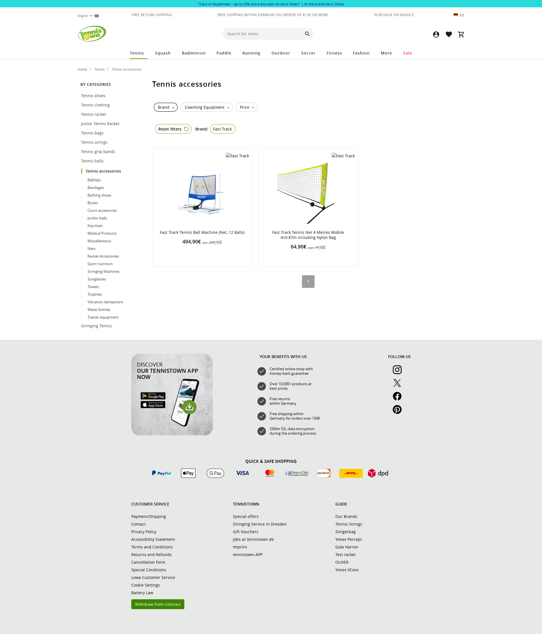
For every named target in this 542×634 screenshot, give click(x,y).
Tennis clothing (96, 105)
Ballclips (94, 179)
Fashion (361, 53)
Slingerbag (345, 531)
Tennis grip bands (98, 151)
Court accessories (102, 210)
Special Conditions (148, 569)
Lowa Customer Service (153, 577)
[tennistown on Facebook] (399, 399)
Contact (138, 524)
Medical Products (102, 233)
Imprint (240, 547)
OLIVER (342, 562)
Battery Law (142, 592)
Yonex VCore (347, 569)
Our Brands (346, 516)
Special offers (246, 516)
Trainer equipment (103, 317)
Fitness (334, 53)
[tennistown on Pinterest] (399, 412)
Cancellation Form (148, 562)
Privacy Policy (143, 531)
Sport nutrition (100, 263)
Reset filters (170, 129)
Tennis (137, 53)
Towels (93, 286)
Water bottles (99, 309)
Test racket (345, 554)
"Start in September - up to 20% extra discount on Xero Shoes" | (271, 4)
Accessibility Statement (153, 539)
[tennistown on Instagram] (399, 372)
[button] (436, 34)
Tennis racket (94, 114)
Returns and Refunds (151, 554)
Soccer (308, 53)
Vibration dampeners (105, 301)
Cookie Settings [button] (145, 585)
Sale (407, 53)
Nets (91, 248)
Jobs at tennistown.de (253, 539)
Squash (163, 53)
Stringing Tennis (97, 325)
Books (93, 202)
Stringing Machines (103, 271)
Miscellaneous (99, 240)
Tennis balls (93, 161)
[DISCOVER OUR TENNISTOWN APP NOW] (172, 434)
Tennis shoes (94, 95)
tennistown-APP (248, 554)
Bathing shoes (99, 195)
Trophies (95, 294)
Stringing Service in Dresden (260, 524)
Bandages (96, 187)
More (386, 53)
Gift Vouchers (245, 531)
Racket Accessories (103, 256)
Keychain (95, 225)
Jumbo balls (97, 218)
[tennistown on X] (399, 386)
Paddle (224, 53)
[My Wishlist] (448, 34)
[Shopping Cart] (461, 34)
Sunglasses (97, 279)
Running (251, 53)
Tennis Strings (348, 524)
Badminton (194, 53)
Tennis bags (93, 133)
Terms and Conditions (152, 547)
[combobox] (91, 16)
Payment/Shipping (148, 516)
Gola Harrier (347, 547)
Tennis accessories (104, 171)
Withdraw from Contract (158, 604)
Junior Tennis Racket (101, 123)
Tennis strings (95, 142)
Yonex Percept (348, 539)
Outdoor (281, 53)
